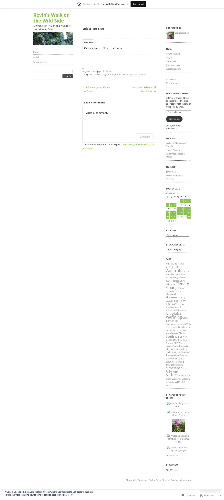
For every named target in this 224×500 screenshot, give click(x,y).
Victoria (176, 372)
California (182, 278)
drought (169, 301)
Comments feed (173, 65)
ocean (183, 343)
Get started (138, 4)
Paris (175, 346)
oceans (169, 346)
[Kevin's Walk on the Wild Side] (53, 38)
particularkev (105, 71)
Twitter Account (173, 150)
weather (177, 378)
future (168, 314)
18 (168, 212)
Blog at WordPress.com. (137, 480)
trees (185, 368)
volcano (181, 376)
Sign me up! (174, 119)
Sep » (173, 221)
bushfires (180, 274)
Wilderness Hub (40, 62)
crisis (180, 291)
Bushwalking (172, 277)
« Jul (168, 221)
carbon (176, 281)
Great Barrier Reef (177, 319)
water (169, 379)
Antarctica (178, 263)
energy (181, 304)
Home (36, 52)
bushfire (170, 274)
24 (189, 212)
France (183, 310)
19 (171, 212)
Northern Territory (182, 340)
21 (178, 212)
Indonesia (185, 327)
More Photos (172, 455)
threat (169, 364)
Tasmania (179, 362)
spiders (125, 74)
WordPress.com (173, 69)
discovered (171, 294)
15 (182, 209)
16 (185, 209)
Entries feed (171, 61)
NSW (177, 342)
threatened (178, 365)
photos (117, 74)
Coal (182, 288)
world (169, 385)
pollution (170, 352)
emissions (171, 304)
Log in (169, 57)
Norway (169, 343)
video (171, 375)
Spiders (96, 74)
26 (171, 216)
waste (187, 376)
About (36, 57)
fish (177, 310)
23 (185, 212)
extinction (171, 310)
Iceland (172, 327)
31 (189, 216)
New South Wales (175, 335)
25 (168, 216)
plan (187, 346)
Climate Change (177, 286)
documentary (175, 297)
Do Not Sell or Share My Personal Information (170, 480)
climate (170, 284)
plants (169, 349)
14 (178, 209)
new (168, 333)
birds (186, 271)
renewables (171, 358)
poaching (183, 349)
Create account (173, 54)
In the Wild (171, 172)
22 (182, 212)
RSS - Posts (171, 79)
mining (183, 330)
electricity (179, 300)
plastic (175, 349)
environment (173, 307)
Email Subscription (177, 93)
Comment (145, 136)
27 (175, 216)
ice (167, 327)
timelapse (174, 368)
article (110, 74)
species (170, 361)
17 (189, 209)
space (181, 358)
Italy (177, 330)
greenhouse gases (175, 324)
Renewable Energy (177, 355)
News (174, 333)
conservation (171, 291)
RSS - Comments (173, 83)
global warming (174, 315)
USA (169, 371)
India (178, 327)
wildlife (180, 382)
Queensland (182, 352)
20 (175, 212)
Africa (169, 264)
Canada (169, 281)
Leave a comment (138, 74)
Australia (175, 270)
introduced (170, 330)
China (182, 280)
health (187, 324)
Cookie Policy (66, 495)
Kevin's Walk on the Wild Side (51, 18)
